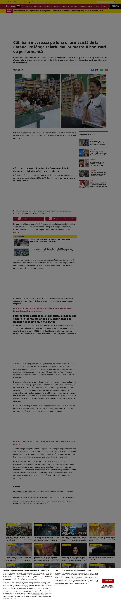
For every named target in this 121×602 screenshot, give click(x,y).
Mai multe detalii (32, 579)
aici (14, 592)
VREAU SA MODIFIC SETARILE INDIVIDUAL (107, 586)
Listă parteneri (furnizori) (61, 585)
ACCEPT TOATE (108, 581)
